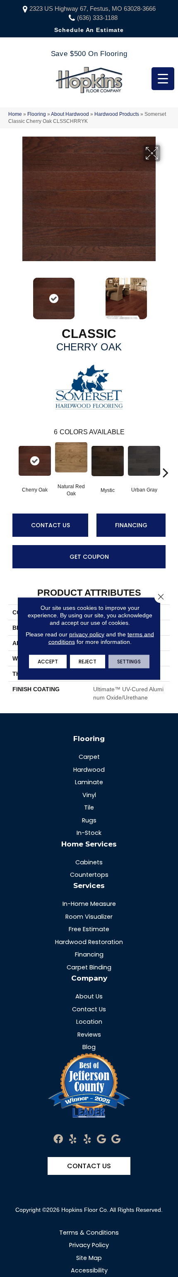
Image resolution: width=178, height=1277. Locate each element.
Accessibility (89, 1270)
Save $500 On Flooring (89, 54)
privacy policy (86, 634)
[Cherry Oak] (35, 461)
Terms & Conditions (89, 1232)
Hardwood (89, 770)
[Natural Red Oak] (71, 457)
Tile (89, 807)
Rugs (89, 820)
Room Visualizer (89, 916)
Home (15, 114)
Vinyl (89, 795)
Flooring (36, 114)
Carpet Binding (89, 967)
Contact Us (50, 525)
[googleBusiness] (101, 1139)
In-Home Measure (89, 904)
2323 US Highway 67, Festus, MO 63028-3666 (92, 8)
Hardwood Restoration (89, 942)
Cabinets (89, 862)
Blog (89, 1047)
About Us (89, 996)
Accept (48, 661)
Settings (129, 661)
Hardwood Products (116, 114)
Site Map (89, 1258)
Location (89, 1022)
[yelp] (72, 1139)
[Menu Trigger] (163, 78)
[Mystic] (107, 461)
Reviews (89, 1034)
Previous (12, 294)
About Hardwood (70, 114)
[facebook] (58, 1139)
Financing (131, 525)
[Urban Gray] (144, 461)
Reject (87, 661)
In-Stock (89, 833)
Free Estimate (89, 929)
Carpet (89, 757)
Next (165, 294)
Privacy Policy (89, 1245)
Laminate (89, 782)
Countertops (89, 875)
